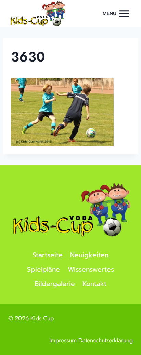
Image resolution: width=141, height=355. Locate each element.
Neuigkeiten (89, 255)
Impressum (63, 340)
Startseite (48, 255)
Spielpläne (43, 269)
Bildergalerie (55, 284)
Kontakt (94, 284)
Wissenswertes (91, 269)
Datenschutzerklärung (105, 340)
